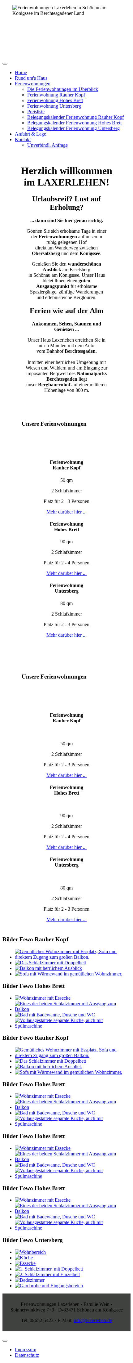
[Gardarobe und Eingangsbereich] (49, 1285)
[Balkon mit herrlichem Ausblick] (48, 968)
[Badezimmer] (30, 1280)
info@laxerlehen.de (93, 1320)
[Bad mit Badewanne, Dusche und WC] (55, 1014)
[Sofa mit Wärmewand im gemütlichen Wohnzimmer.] (68, 973)
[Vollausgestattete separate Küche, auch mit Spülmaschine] (73, 1026)
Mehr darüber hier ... (66, 511)
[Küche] (24, 1257)
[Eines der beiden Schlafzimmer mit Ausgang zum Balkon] (73, 1009)
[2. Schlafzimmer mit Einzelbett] (47, 1274)
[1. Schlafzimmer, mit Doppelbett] (49, 1268)
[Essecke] (25, 1263)
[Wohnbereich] (30, 1252)
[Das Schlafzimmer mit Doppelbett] (50, 962)
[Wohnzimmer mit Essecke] (43, 998)
